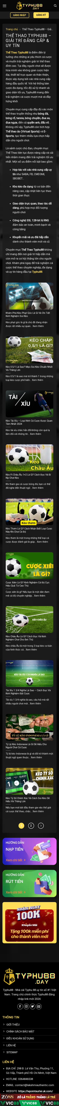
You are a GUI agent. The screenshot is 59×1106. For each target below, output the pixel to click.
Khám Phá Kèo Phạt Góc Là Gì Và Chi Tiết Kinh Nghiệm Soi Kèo (28, 314)
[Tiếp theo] (41, 826)
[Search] (55, 5)
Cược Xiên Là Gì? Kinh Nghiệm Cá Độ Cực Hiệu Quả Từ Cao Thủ (27, 584)
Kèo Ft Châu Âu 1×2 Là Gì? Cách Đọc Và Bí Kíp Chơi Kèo (28, 476)
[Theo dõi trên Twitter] (33, 1006)
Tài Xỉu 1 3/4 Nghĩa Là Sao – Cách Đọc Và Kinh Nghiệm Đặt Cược (28, 692)
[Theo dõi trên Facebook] (20, 1006)
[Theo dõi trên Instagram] (26, 1006)
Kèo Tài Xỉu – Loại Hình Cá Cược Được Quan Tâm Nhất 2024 (29, 422)
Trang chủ (12, 29)
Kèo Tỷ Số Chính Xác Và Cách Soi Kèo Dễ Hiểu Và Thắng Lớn (28, 800)
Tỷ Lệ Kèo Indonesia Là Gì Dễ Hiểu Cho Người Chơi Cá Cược (26, 746)
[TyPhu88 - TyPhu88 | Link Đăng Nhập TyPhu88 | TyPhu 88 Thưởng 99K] (29, 6)
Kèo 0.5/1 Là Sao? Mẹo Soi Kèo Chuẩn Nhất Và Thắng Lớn (29, 368)
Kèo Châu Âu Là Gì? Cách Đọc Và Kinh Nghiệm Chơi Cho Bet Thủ (26, 638)
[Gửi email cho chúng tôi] (39, 1006)
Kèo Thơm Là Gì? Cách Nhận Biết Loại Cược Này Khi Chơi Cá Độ (29, 530)
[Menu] (4, 6)
